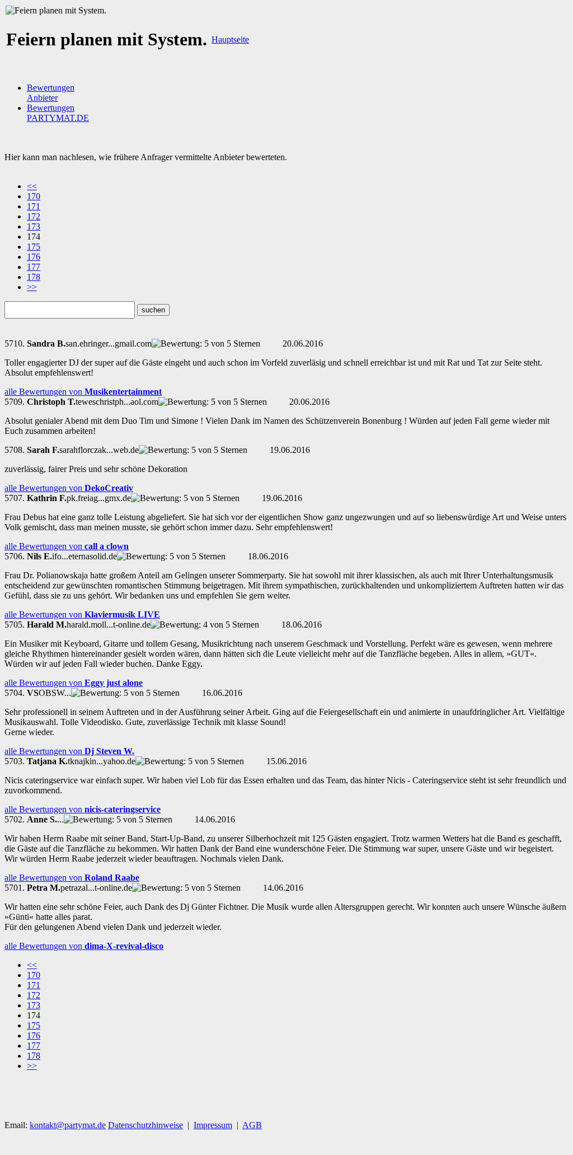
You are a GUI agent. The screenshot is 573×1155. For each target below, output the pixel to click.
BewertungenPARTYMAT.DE (58, 113)
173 (33, 226)
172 (33, 216)
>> (32, 287)
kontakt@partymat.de (68, 1125)
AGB (252, 1125)
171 (33, 206)
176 (33, 256)
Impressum (213, 1125)
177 (33, 267)
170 (33, 196)
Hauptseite (230, 39)
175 (33, 246)
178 (33, 277)
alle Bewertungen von (83, 391)
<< (32, 186)
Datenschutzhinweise (145, 1125)
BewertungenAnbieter (50, 92)
